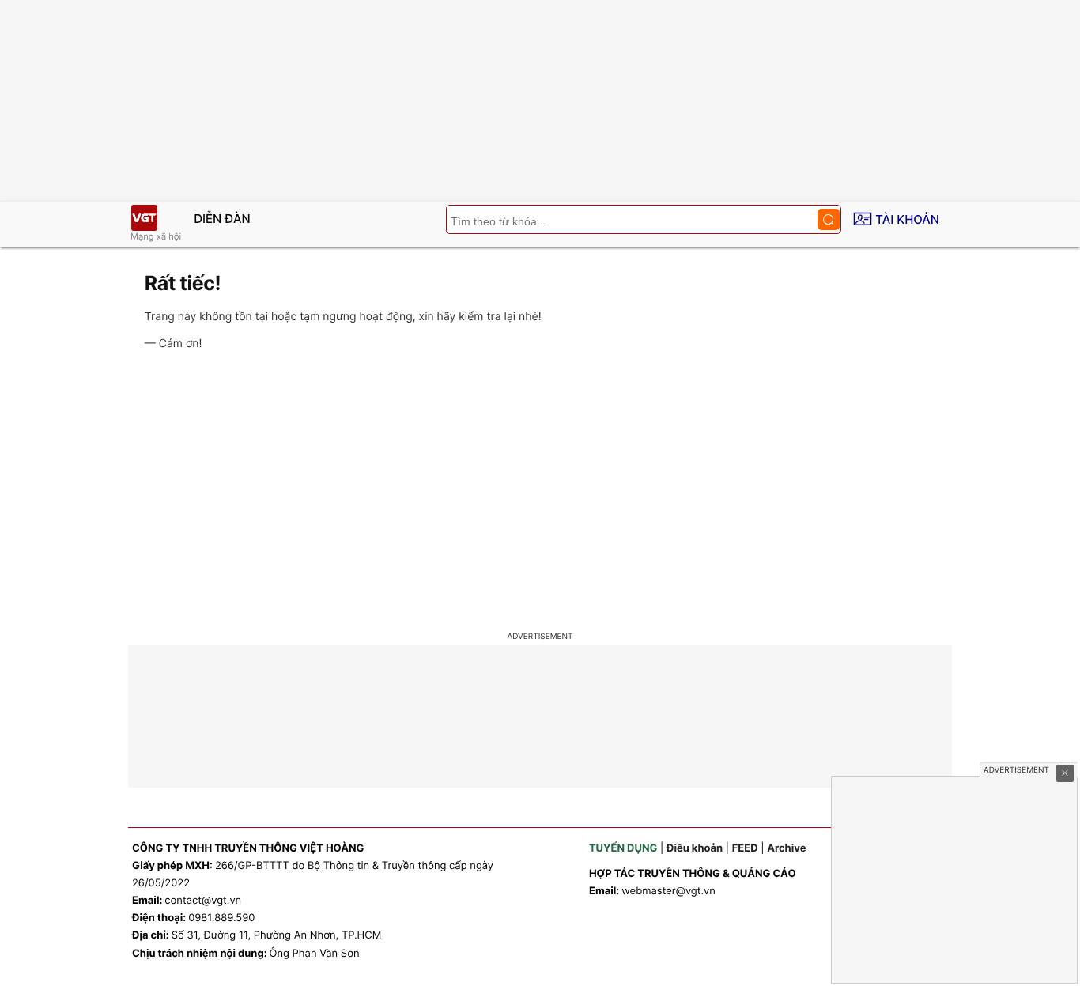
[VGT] (144, 218)
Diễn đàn (222, 218)
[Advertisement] (540, 493)
